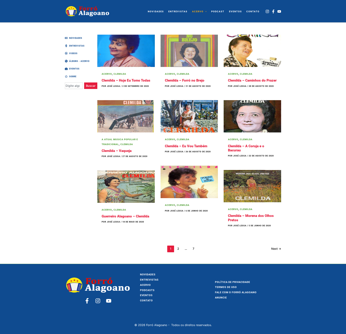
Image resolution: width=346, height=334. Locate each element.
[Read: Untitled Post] (189, 181)
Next (276, 248)
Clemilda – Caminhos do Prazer (252, 80)
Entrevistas (149, 279)
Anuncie (221, 297)
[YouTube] (279, 11)
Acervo (107, 74)
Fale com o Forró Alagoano (236, 292)
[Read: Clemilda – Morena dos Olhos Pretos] (252, 186)
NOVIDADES (148, 274)
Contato (146, 300)
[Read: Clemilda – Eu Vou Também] (189, 116)
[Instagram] (267, 11)
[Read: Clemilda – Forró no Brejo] (189, 50)
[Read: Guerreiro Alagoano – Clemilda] (126, 186)
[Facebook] (273, 11)
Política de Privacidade (232, 282)
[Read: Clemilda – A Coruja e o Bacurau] (252, 116)
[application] (205, 11)
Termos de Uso (226, 287)
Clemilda (120, 74)
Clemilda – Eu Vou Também (186, 146)
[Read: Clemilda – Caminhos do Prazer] (252, 50)
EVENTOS (146, 295)
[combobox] (74, 85)
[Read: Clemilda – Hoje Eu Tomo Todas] (126, 50)
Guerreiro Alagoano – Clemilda (125, 216)
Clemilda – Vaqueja (117, 151)
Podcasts (147, 290)
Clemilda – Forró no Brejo (184, 80)
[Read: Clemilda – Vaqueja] (126, 116)
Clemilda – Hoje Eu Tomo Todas (126, 80)
